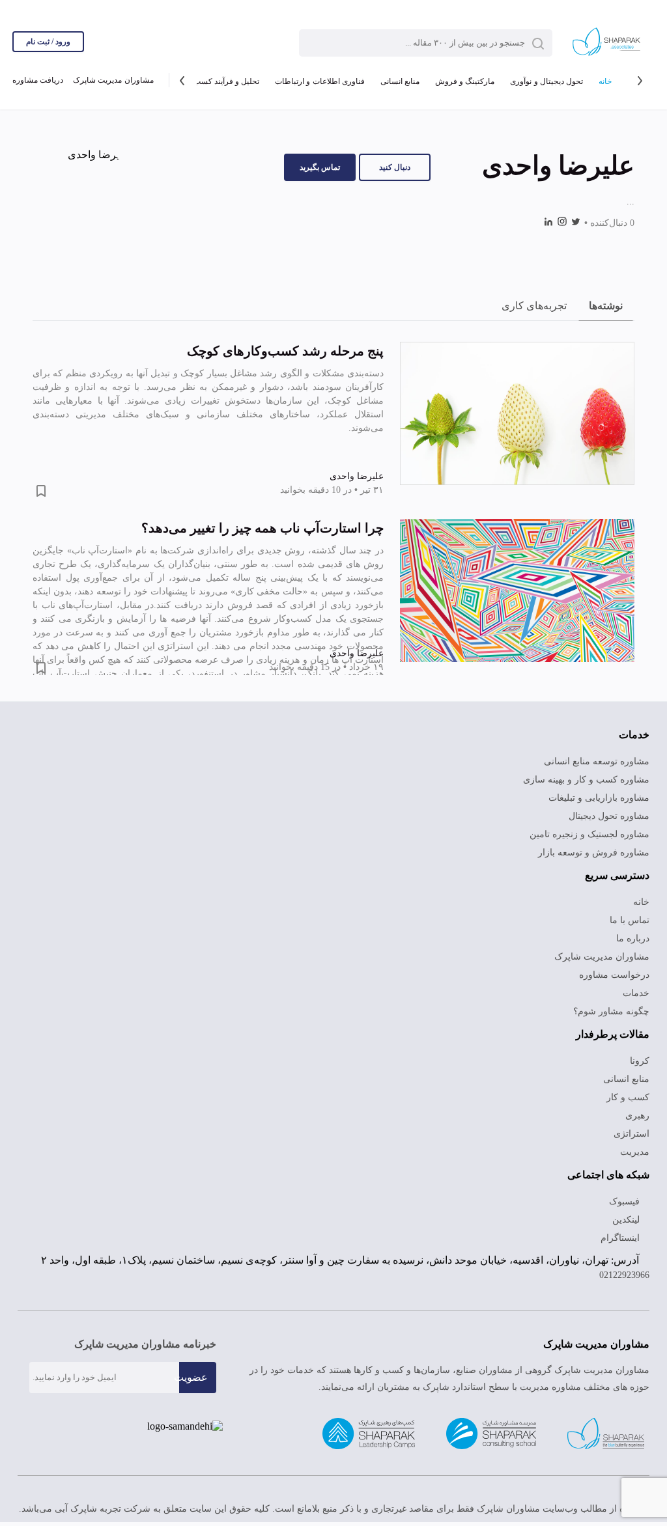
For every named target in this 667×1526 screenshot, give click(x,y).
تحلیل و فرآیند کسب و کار (213, 81)
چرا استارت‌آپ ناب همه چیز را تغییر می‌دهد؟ (262, 528)
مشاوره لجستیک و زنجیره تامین (591, 834)
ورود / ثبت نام (48, 41)
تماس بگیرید (320, 167)
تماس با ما (630, 920)
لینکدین (627, 1220)
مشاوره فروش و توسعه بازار (599, 853)
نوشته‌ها (606, 305)
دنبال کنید (394, 167)
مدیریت (634, 1152)
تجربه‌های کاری (534, 306)
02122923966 (620, 1279)
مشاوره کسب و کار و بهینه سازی (590, 780)
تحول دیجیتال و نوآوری (545, 81)
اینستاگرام (623, 1238)
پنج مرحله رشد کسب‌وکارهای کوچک (285, 351)
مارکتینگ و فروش (463, 81)
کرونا (640, 1061)
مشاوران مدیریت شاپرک (113, 81)
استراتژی (633, 1134)
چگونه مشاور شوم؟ (614, 1012)
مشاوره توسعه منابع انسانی (599, 762)
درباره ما (634, 939)
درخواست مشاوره (617, 975)
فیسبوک (626, 1202)
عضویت (191, 1381)
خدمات (636, 993)
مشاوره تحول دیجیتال (609, 816)
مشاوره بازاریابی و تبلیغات (602, 798)
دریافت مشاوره (37, 81)
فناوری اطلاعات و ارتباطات (317, 81)
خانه (605, 81)
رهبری (638, 1116)
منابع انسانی (398, 81)
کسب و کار (629, 1097)
